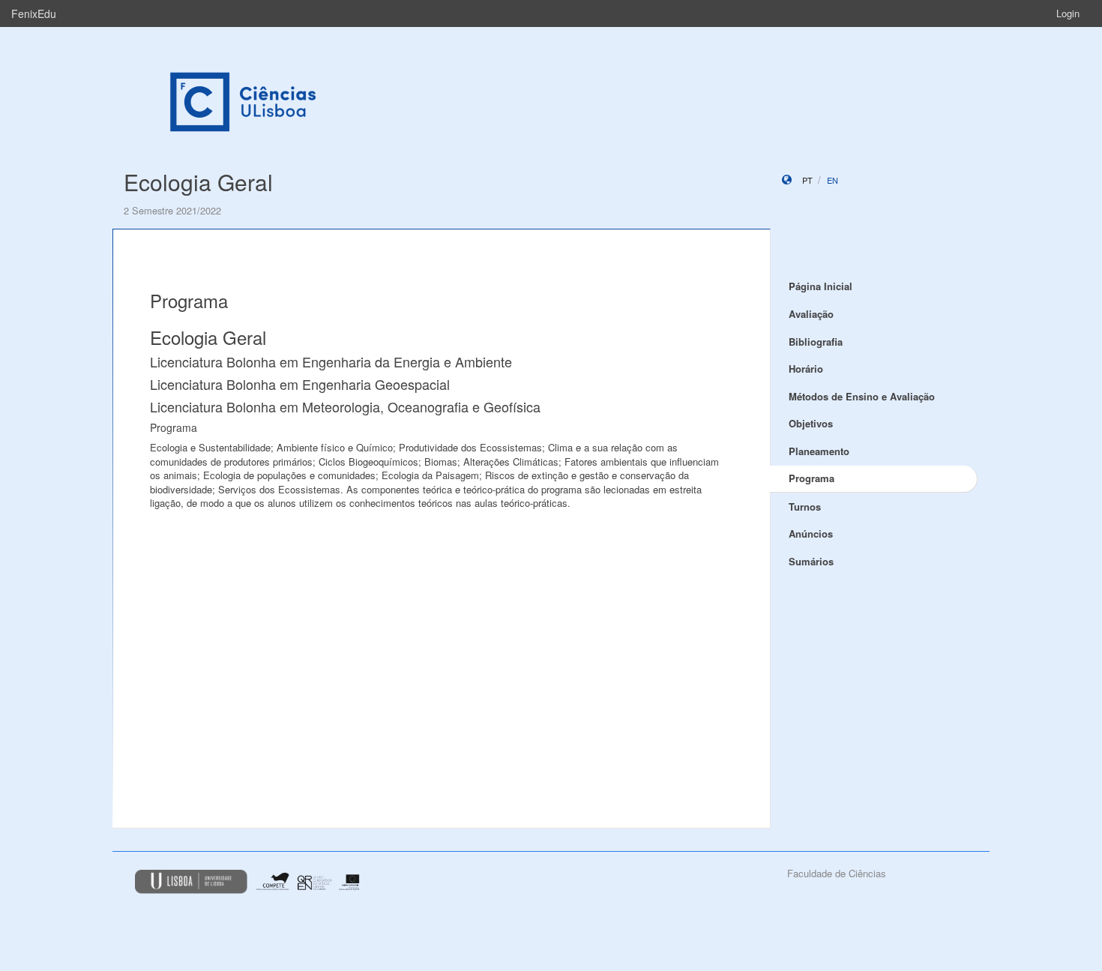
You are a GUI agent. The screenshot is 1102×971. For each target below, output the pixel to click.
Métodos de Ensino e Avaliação (862, 396)
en (832, 180)
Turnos (805, 506)
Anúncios (811, 533)
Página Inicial (820, 286)
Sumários (811, 561)
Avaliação (811, 314)
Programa (811, 478)
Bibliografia (816, 341)
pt (807, 180)
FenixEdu (33, 13)
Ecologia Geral (198, 182)
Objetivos (811, 423)
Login (1068, 13)
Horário (806, 368)
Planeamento (819, 451)
